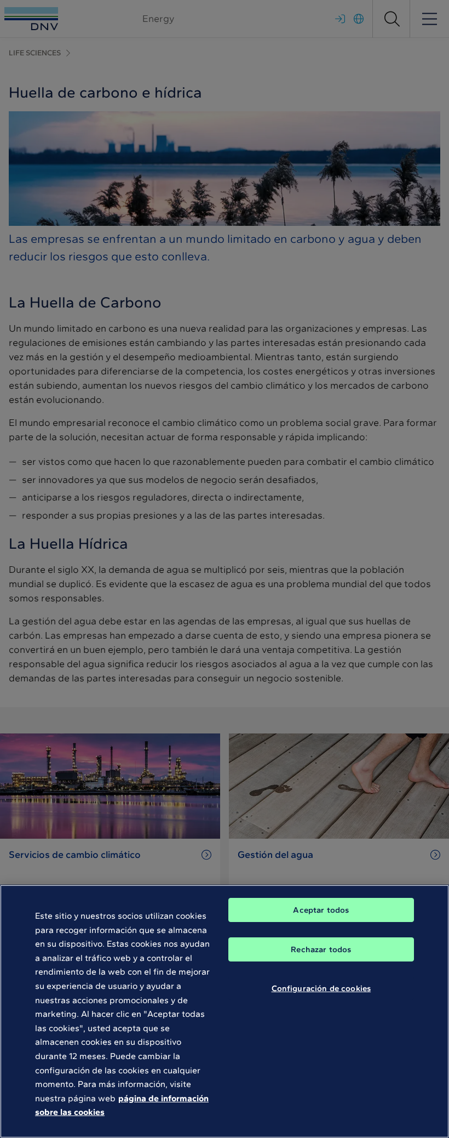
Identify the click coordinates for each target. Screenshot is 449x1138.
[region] (224, 1011)
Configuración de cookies (321, 988)
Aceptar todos (321, 910)
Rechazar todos (321, 949)
